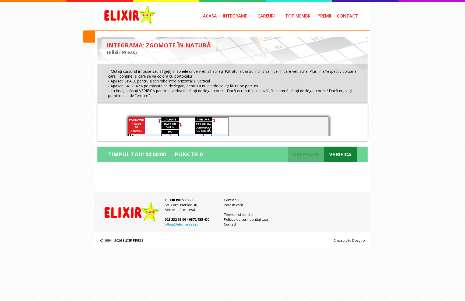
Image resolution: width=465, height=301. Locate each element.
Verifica (340, 154)
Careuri (266, 16)
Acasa (210, 16)
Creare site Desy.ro (349, 240)
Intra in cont (233, 204)
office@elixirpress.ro (182, 224)
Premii (324, 16)
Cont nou (231, 200)
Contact (347, 16)
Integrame (235, 16)
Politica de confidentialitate (246, 219)
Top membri (298, 16)
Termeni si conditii (238, 214)
